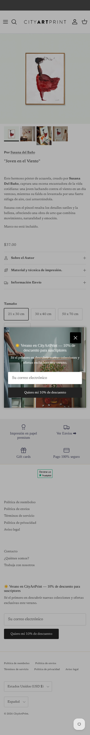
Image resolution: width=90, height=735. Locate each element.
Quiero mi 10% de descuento (45, 392)
